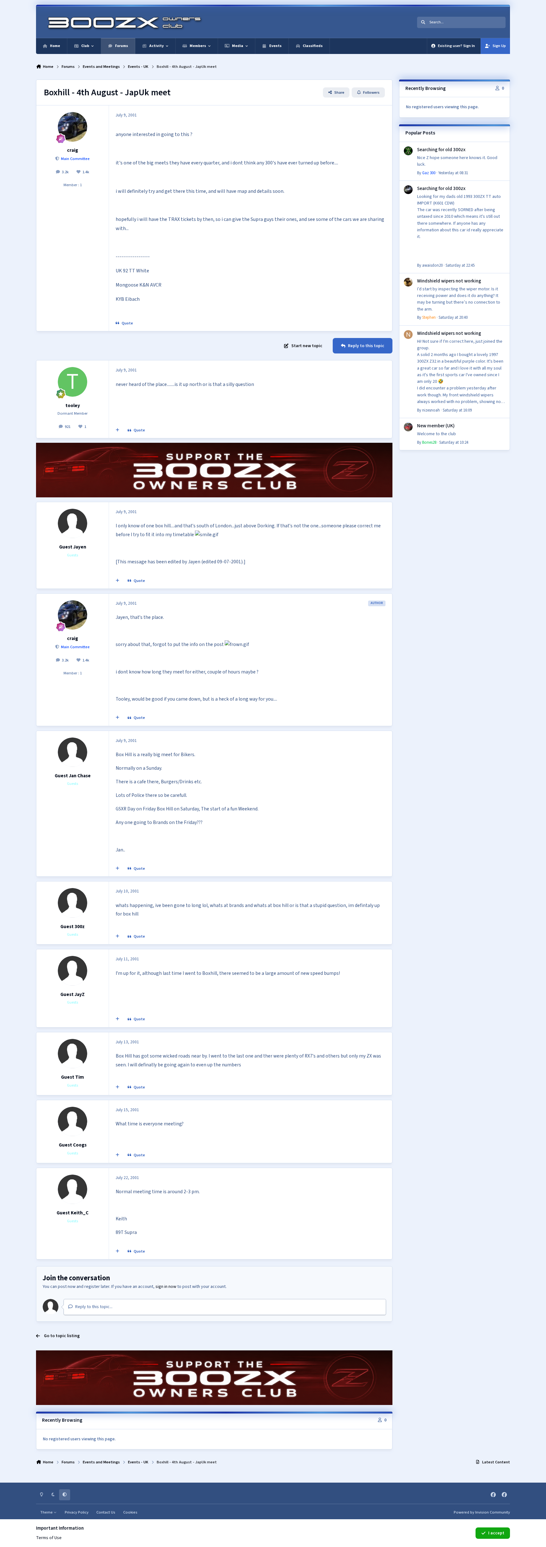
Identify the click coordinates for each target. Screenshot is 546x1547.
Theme (47, 1512)
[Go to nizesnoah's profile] (408, 334)
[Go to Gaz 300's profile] (408, 150)
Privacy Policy (76, 1512)
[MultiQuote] (118, 430)
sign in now (165, 1286)
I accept (496, 1533)
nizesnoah (431, 410)
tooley (72, 405)
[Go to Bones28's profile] (408, 427)
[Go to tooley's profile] (73, 382)
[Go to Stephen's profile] (408, 282)
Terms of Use (49, 1538)
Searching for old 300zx (441, 149)
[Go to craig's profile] (73, 127)
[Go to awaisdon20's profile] (408, 189)
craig (72, 150)
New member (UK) (436, 425)
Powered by (482, 1512)
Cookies (130, 1512)
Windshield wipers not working (449, 280)
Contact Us (105, 1512)
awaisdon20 (432, 265)
